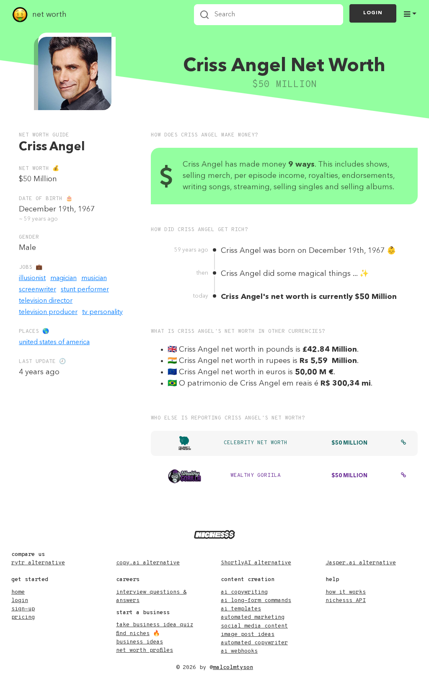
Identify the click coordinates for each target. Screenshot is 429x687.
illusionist (32, 278)
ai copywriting (244, 592)
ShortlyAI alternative (256, 562)
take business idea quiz (154, 624)
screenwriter (37, 289)
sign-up (23, 608)
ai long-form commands (256, 600)
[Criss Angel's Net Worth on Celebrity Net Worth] (403, 443)
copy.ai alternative (148, 562)
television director (45, 301)
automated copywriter (254, 642)
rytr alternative (38, 562)
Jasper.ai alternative (361, 562)
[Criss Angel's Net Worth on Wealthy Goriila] (403, 476)
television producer (48, 312)
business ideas (139, 642)
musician (94, 278)
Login (372, 12)
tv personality (102, 312)
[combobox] (268, 14)
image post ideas (247, 634)
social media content (254, 626)
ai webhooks (239, 651)
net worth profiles (144, 650)
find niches (133, 633)
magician (63, 278)
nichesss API (346, 600)
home (18, 592)
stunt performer (85, 289)
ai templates (241, 608)
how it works (346, 592)
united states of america (54, 342)
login (19, 600)
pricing (23, 617)
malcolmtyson (233, 667)
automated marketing (252, 617)
